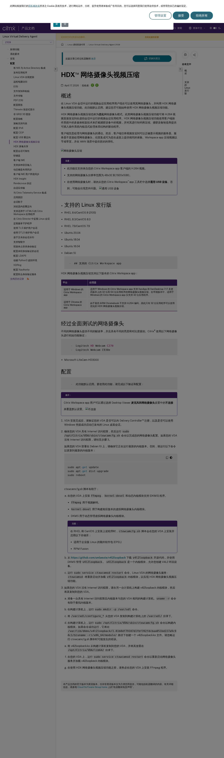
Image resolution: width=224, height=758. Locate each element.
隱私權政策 (34, 6)
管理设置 (160, 15)
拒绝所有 (202, 15)
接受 (181, 15)
